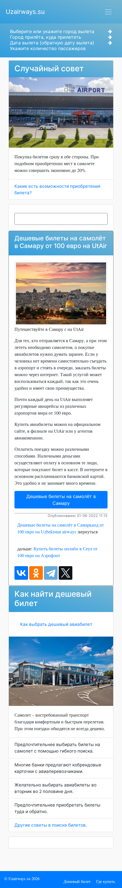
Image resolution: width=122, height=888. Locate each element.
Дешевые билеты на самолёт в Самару (61, 499)
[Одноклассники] (36, 573)
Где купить (105, 881)
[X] (65, 573)
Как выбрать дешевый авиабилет (56, 624)
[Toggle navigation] (108, 12)
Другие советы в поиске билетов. (50, 825)
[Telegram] (51, 573)
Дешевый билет (77, 881)
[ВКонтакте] (21, 573)
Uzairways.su (25, 11)
